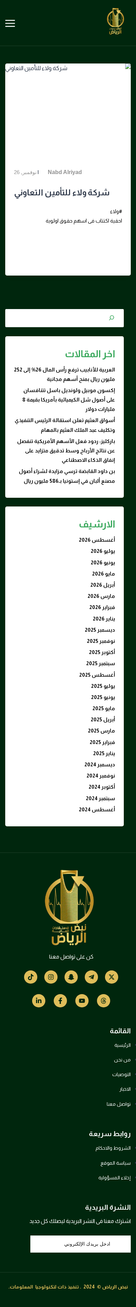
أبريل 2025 (103, 719)
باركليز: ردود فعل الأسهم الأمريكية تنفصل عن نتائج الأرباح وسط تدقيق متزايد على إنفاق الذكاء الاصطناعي (66, 450)
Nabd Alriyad (65, 172)
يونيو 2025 (103, 697)
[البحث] (111, 317)
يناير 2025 (104, 753)
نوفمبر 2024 (100, 776)
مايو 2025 (103, 708)
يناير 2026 (104, 619)
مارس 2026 (101, 596)
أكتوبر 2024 (102, 787)
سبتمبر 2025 (100, 663)
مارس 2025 (101, 731)
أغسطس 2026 (97, 540)
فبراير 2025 (102, 742)
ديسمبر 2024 (99, 764)
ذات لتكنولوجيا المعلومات (38, 1287)
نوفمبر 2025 (101, 641)
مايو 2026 (103, 574)
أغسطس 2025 (97, 675)
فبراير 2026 (102, 607)
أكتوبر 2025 (102, 652)
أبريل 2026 (102, 585)
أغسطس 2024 (97, 809)
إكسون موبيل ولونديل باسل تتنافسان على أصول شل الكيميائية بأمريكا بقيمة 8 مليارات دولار (68, 399)
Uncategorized (32, 162)
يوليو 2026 (103, 551)
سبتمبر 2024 (100, 798)
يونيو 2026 (103, 562)
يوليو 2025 (103, 686)
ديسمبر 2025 (100, 630)
